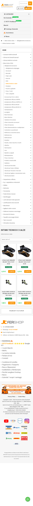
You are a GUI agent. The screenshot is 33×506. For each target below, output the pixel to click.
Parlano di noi (7, 356)
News (4, 375)
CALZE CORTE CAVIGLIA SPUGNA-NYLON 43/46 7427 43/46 (24, 293)
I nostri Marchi (7, 348)
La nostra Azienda (8, 353)
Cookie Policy (21, 396)
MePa (4, 351)
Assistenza (6, 341)
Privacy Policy (11, 396)
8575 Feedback (8, 343)
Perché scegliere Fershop (11, 372)
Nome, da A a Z (6, 239)
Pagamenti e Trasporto (10, 365)
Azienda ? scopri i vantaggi (12, 377)
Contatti (5, 358)
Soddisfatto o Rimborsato (11, 370)
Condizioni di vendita (9, 362)
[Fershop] (7, 5)
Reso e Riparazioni (9, 367)
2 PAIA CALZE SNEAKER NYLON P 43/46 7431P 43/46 (24, 262)
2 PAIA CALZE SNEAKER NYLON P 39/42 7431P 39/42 (8, 262)
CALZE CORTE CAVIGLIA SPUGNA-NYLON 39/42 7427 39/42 (8, 293)
